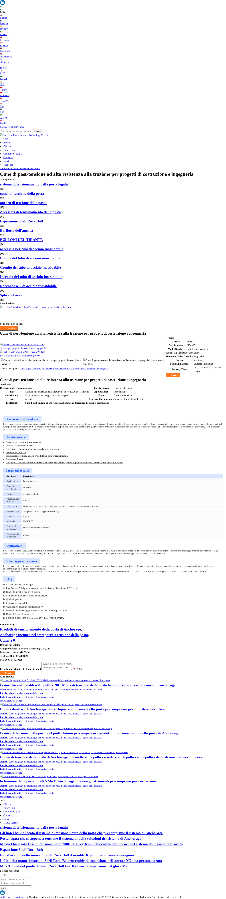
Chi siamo (8, 146)
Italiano (3, 34)
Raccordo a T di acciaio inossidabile (28, 286)
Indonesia (4, 95)
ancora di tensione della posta (23, 203)
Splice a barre (11, 295)
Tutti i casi (8, 164)
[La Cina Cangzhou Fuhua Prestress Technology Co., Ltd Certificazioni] (113, 313)
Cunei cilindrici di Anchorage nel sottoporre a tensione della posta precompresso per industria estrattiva (82, 709)
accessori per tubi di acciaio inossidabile (31, 249)
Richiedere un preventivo (12, 127)
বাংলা (2, 112)
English (3, 17)
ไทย (2, 106)
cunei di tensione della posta (26, 168)
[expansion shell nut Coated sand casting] (83, 354)
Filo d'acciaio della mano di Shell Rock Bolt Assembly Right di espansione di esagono (67, 855)
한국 (2, 73)
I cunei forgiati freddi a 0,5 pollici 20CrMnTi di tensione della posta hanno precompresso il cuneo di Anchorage (88, 685)
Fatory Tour (9, 150)
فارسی (3, 117)
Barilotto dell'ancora (16, 230)
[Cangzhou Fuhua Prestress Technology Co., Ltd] (113, 135)
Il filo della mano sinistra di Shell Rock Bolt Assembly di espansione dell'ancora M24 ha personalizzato (81, 861)
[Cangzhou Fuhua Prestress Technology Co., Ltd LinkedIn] (113, 2)
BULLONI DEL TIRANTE (21, 240)
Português (5, 51)
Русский (4, 40)
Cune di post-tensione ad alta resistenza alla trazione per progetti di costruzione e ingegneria (64, 368)
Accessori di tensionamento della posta (30, 212)
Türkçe (3, 90)
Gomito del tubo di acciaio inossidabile (30, 267)
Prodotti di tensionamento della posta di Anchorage (40, 629)
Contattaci (8, 157)
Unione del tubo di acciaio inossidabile (30, 258)
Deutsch (4, 29)
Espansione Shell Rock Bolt (21, 221)
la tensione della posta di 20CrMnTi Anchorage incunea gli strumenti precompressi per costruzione (78, 781)
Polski (3, 123)
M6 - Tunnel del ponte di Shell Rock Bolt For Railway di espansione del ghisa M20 (64, 866)
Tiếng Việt (5, 101)
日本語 (3, 67)
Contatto (174, 375)
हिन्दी (2, 84)
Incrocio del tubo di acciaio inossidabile (31, 277)
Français (4, 23)
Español (4, 45)
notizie (6, 161)
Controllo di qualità (12, 153)
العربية (3, 78)
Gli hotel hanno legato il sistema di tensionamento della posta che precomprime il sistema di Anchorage (81, 833)
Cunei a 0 (7, 640)
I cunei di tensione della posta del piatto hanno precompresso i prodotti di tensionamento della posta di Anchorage (89, 733)
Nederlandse (6, 56)
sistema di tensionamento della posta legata (34, 184)
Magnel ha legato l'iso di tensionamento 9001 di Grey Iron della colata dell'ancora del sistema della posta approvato (91, 844)
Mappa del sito (10, 822)
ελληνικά (4, 62)
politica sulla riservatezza (12, 897)
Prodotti (7, 142)
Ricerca (37, 131)
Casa (5, 139)
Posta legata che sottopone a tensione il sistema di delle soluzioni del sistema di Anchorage (70, 838)
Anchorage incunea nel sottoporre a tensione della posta (44, 635)
